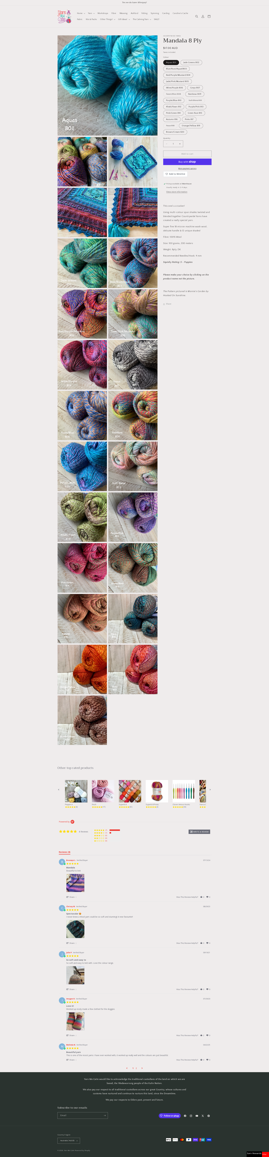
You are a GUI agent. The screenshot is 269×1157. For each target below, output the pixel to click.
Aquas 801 (171, 62)
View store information (176, 192)
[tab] (64, 852)
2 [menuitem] (136, 1068)
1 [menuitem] (133, 1068)
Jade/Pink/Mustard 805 (177, 81)
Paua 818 (172, 126)
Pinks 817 (189, 119)
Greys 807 (195, 88)
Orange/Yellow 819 (191, 126)
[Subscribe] (105, 1115)
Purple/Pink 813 (196, 107)
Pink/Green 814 (173, 113)
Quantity (166, 138)
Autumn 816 (172, 119)
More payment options (187, 168)
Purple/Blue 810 (173, 100)
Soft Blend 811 (197, 101)
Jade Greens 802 (191, 62)
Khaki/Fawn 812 (173, 107)
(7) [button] (106, 830)
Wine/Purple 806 (174, 88)
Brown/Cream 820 (175, 132)
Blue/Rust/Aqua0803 (176, 69)
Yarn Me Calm (69, 1150)
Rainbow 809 (194, 94)
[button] (80, 13)
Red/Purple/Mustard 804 (178, 75)
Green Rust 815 (195, 113)
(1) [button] (106, 833)
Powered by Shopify (82, 1150)
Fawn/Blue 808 (175, 95)
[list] (138, 884)
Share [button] (168, 304)
